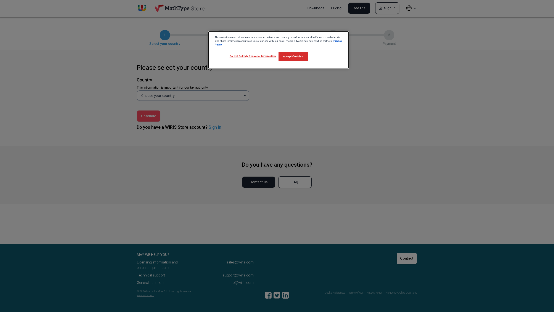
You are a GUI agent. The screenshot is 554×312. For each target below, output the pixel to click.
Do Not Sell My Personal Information (253, 56)
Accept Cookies (293, 56)
